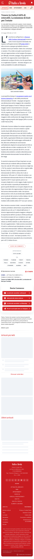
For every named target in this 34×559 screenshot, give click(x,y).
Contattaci (5, 522)
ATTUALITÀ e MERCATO (17, 487)
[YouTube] (21, 480)
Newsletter (5, 517)
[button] (32, 3)
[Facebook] (7, 480)
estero (28, 262)
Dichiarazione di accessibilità (27, 520)
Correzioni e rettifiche (25, 517)
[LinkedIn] (12, 480)
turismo (5, 260)
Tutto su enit (17, 253)
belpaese (13, 262)
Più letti (4, 524)
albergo (18, 265)
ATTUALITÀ (4, 7)
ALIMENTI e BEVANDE (17, 503)
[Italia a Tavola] (17, 3)
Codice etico (28, 515)
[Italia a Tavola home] (17, 464)
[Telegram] (18, 480)
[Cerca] (31, 7)
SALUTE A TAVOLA (17, 501)
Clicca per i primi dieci (17, 374)
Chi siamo (5, 520)
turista (28, 260)
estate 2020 (24, 44)
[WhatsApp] (24, 480)
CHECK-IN (26, 7)
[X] (10, 480)
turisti (21, 260)
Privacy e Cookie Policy (25, 510)
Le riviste (5, 515)
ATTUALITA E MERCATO (14, 275)
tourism (13, 260)
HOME (3, 275)
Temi (4, 512)
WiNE (10, 7)
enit (25, 265)
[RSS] (27, 480)
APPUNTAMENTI (18, 7)
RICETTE (17, 499)
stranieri (10, 265)
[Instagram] (15, 480)
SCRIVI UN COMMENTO (17, 246)
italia (6, 262)
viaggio (21, 262)
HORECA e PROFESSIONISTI (17, 496)
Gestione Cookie (27, 512)
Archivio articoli (7, 510)
